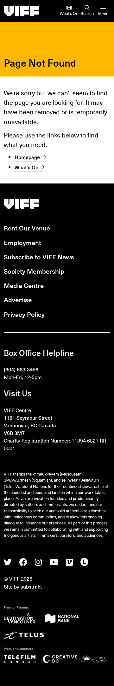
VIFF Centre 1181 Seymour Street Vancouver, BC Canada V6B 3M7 (30, 421)
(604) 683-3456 (21, 369)
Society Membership (34, 271)
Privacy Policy (24, 314)
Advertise (18, 299)
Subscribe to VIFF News (39, 257)
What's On (26, 167)
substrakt (31, 586)
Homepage (27, 157)
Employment (22, 242)
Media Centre (24, 285)
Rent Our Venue (27, 228)
